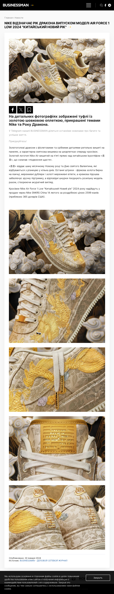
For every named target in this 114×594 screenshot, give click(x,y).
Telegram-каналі (20, 130)
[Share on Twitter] (21, 109)
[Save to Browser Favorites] (29, 109)
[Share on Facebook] (12, 109)
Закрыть (98, 577)
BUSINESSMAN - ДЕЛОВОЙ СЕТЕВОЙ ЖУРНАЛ (43, 560)
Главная (8, 17)
